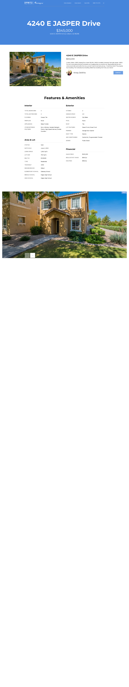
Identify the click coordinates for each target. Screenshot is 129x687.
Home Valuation (67, 3)
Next (32, 255)
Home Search (78, 3)
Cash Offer (87, 3)
